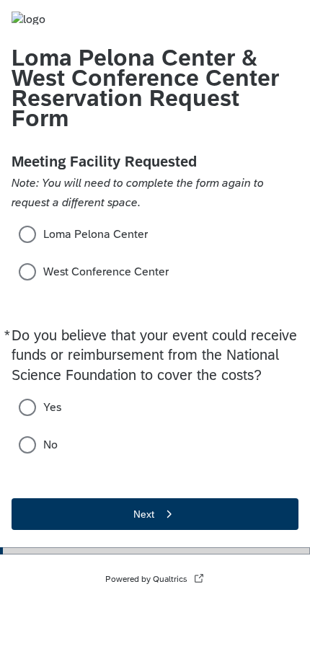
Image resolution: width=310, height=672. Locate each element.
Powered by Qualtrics (146, 579)
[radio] (27, 234)
